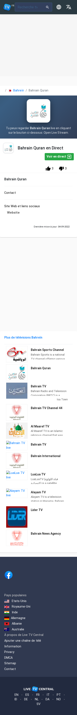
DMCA (8, 658)
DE (26, 699)
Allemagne (18, 618)
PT (59, 695)
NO (58, 699)
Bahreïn (18, 90)
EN (16, 695)
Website (13, 212)
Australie (17, 629)
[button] (69, 7)
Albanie (16, 623)
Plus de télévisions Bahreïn (23, 337)
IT (48, 695)
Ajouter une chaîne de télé (22, 641)
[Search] (47, 7)
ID (15, 699)
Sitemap (10, 663)
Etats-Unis (19, 601)
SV (38, 704)
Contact (10, 669)
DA (47, 699)
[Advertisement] (38, 45)
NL (36, 699)
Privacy (9, 652)
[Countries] (59, 7)
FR (38, 695)
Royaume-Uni (20, 606)
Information (12, 646)
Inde (14, 612)
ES (27, 695)
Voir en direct (57, 156)
